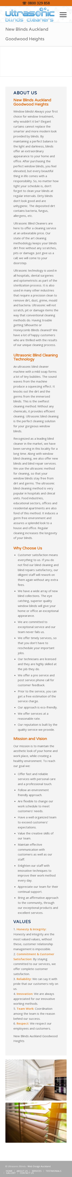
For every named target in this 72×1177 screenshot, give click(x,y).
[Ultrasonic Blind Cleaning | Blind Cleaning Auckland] (29, 14)
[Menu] (61, 14)
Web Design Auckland (39, 1166)
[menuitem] (61, 14)
